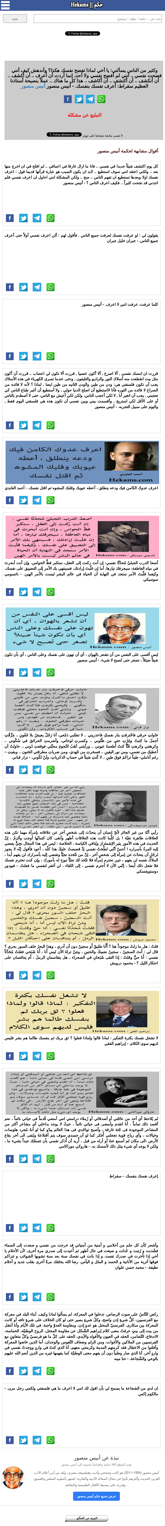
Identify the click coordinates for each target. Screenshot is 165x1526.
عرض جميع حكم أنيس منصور (96, 1496)
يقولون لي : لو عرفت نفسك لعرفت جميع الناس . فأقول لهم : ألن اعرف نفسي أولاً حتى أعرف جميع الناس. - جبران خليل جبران (81, 238)
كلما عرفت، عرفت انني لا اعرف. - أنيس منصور (120, 304)
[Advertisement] (82, 47)
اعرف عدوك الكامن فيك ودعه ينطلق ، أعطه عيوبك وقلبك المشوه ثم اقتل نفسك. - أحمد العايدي (81, 487)
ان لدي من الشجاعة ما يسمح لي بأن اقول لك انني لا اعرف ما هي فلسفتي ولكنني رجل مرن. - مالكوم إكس (81, 1390)
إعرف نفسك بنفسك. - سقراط (133, 1176)
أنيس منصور (33, 85)
